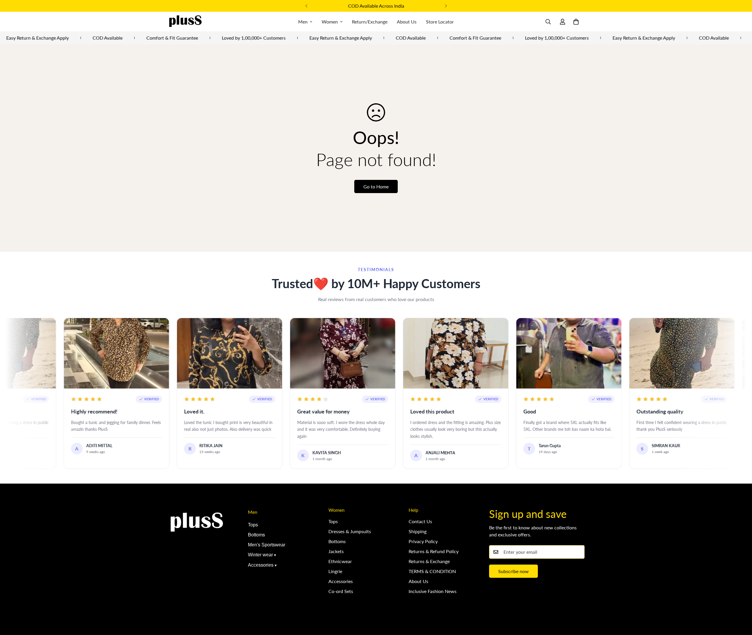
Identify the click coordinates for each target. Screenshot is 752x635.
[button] (576, 21)
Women (330, 21)
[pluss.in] (185, 21)
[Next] (445, 6)
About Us (407, 21)
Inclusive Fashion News (432, 591)
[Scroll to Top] (740, 603)
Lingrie (335, 571)
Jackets (336, 551)
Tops (253, 524)
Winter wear (260, 554)
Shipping (418, 531)
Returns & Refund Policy (434, 551)
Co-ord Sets (340, 591)
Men (303, 21)
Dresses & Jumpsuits (349, 531)
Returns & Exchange (429, 561)
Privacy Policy (423, 541)
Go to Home (376, 186)
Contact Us (420, 521)
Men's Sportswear (266, 544)
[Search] (548, 21)
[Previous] (306, 6)
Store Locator (440, 21)
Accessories (260, 565)
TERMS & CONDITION (432, 571)
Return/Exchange (369, 21)
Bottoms (256, 534)
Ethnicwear (340, 561)
